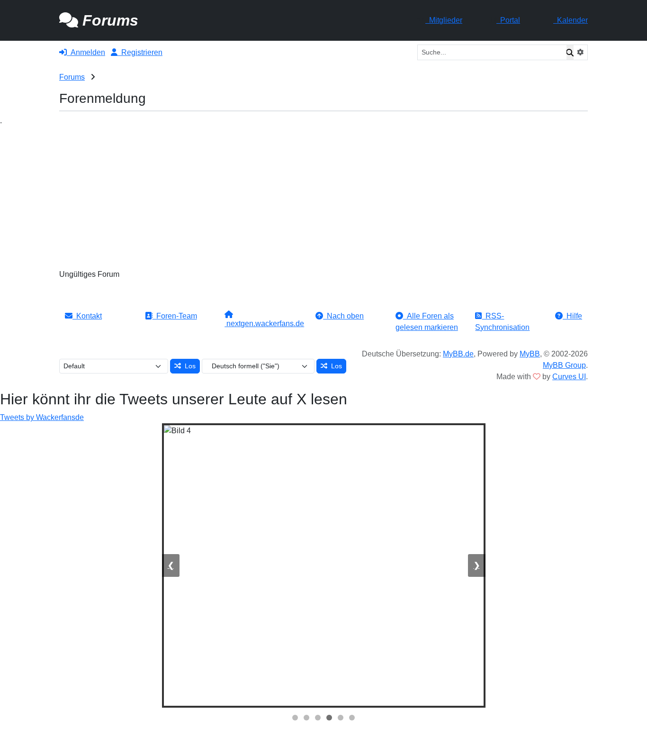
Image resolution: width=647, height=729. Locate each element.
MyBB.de (458, 354)
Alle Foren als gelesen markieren (426, 321)
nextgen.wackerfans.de (264, 323)
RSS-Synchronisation (502, 321)
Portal (508, 20)
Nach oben (343, 316)
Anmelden (86, 52)
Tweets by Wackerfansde (42, 417)
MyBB (530, 354)
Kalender (570, 20)
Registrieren (139, 52)
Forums (72, 77)
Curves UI (569, 377)
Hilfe (572, 316)
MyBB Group (564, 365)
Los (188, 366)
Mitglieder (443, 20)
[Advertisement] (323, 197)
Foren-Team (175, 316)
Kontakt (87, 316)
